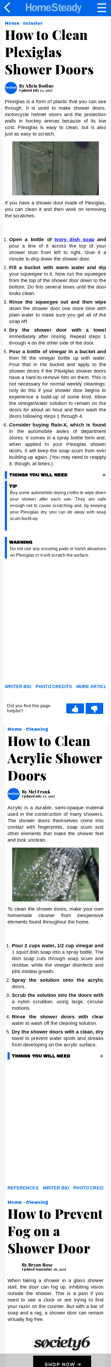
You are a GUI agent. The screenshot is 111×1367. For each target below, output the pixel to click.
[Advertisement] (55, 622)
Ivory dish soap (74, 239)
